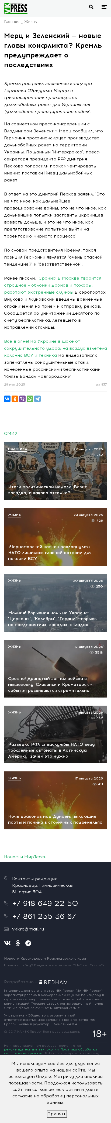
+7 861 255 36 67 (44, 916)
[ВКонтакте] (7, 399)
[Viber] (22, 399)
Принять (57, 1113)
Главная (11, 21)
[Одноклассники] (15, 399)
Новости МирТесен (25, 856)
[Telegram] (37, 399)
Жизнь (30, 21)
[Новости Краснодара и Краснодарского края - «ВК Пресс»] (15, 8)
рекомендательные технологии (31, 1049)
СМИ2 (10, 433)
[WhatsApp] (30, 399)
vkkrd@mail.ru (28, 929)
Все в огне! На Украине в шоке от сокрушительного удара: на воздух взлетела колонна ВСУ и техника (55, 348)
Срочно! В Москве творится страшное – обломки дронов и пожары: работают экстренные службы (52, 285)
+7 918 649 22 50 (45, 903)
